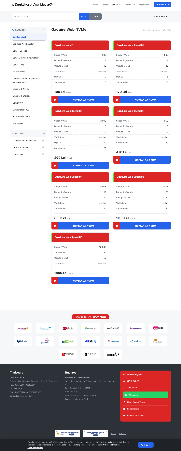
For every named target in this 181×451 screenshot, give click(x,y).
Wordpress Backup (21, 116)
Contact (105, 5)
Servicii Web (18, 64)
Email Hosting (19, 71)
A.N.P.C (122, 433)
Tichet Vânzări (133, 409)
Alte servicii (18, 123)
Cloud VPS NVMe (21, 89)
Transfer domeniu (21, 147)
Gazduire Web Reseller (23, 44)
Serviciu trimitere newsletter (25, 58)
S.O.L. (113, 433)
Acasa (95, 5)
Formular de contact (136, 415)
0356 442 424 (133, 387)
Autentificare (129, 5)
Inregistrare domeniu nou (25, 140)
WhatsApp (133, 395)
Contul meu (160, 16)
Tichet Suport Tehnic (136, 402)
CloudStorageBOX (21, 110)
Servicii (115, 5)
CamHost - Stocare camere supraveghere (25, 80)
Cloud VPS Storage (21, 96)
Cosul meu (18, 154)
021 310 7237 (133, 381)
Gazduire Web (19, 37)
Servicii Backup (20, 51)
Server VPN (18, 103)
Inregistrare (144, 5)
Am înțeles (145, 445)
